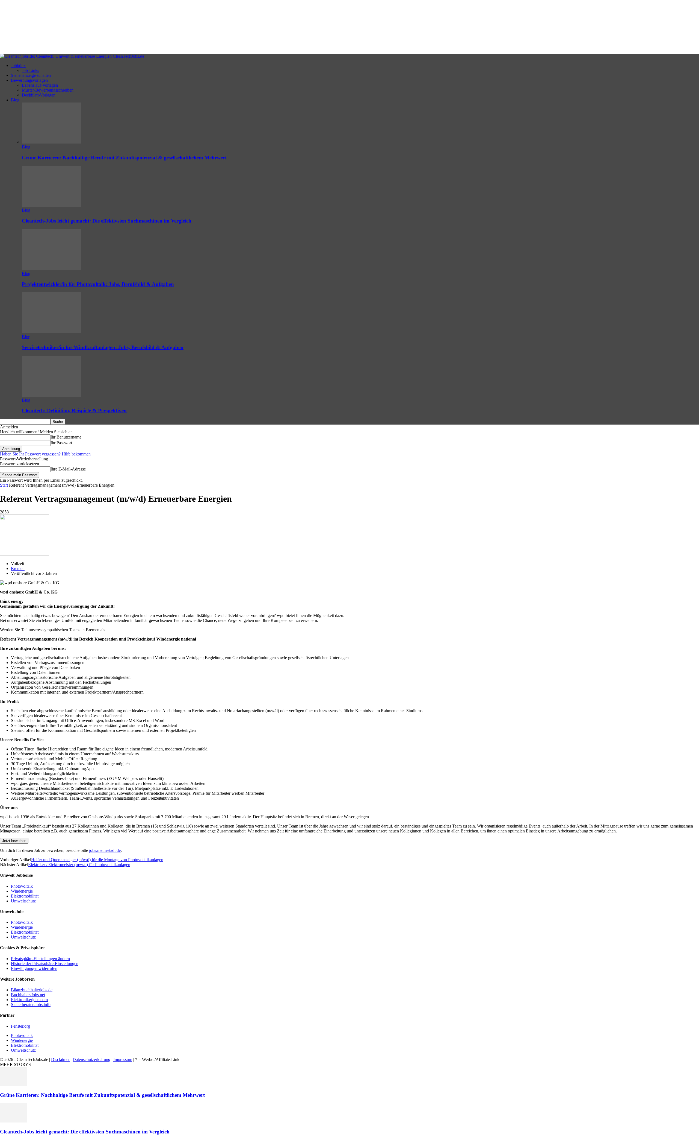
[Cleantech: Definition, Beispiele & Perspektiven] (51, 395)
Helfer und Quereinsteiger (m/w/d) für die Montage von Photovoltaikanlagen (97, 859)
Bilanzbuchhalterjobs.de (31, 989)
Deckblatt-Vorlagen (38, 95)
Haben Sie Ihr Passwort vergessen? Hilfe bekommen (45, 454)
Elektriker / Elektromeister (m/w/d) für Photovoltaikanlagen (79, 864)
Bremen (18, 568)
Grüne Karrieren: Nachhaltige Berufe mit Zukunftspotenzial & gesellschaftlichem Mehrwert (124, 157)
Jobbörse (18, 65)
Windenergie (22, 891)
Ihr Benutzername (66, 437)
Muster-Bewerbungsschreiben (47, 90)
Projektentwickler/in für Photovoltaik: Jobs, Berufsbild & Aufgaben (98, 284)
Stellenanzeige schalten (31, 75)
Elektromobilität (24, 896)
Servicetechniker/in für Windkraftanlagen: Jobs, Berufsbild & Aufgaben (102, 347)
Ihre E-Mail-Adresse (68, 469)
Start (4, 485)
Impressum (122, 1059)
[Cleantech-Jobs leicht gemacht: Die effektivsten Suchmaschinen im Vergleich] (51, 205)
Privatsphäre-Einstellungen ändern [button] (40, 958)
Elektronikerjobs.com (29, 999)
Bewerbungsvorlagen (29, 80)
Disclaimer (60, 1059)
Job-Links (30, 70)
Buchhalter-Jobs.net (28, 994)
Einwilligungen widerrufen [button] (34, 968)
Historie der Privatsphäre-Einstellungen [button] (44, 963)
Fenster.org (20, 1026)
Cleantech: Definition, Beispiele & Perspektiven (74, 410)
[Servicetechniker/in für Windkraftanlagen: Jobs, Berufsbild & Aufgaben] (51, 331)
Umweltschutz (23, 901)
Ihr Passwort (61, 442)
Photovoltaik (22, 886)
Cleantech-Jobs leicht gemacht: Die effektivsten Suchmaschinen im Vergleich (106, 221)
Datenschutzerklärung (91, 1059)
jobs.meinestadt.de (105, 850)
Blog (15, 100)
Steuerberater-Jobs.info (31, 1004)
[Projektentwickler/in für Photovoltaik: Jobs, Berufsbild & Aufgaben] (51, 268)
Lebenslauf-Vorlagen (40, 85)
